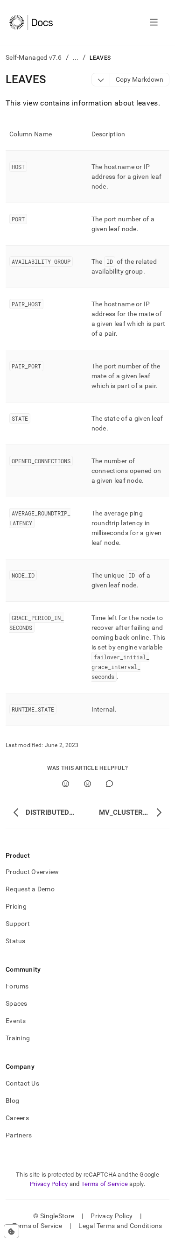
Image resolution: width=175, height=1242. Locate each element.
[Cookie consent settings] (11, 1231)
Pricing (16, 906)
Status (16, 941)
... (76, 57)
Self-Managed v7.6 (34, 57)
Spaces (17, 1003)
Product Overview (32, 871)
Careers (17, 1118)
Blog (12, 1100)
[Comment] (109, 783)
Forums (17, 986)
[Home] (31, 22)
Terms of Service (104, 1183)
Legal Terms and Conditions (120, 1225)
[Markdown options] (101, 79)
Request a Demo (30, 889)
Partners (19, 1135)
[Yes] (66, 783)
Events (16, 1020)
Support (18, 923)
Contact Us (22, 1083)
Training (18, 1038)
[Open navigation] (154, 22)
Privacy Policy (49, 1183)
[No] (87, 783)
